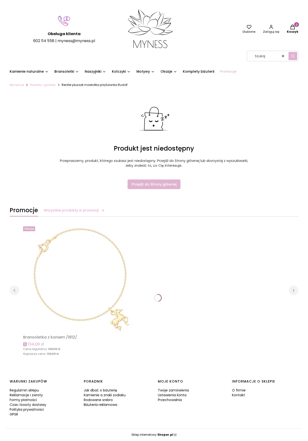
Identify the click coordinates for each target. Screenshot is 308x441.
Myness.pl (17, 85)
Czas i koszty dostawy (28, 404)
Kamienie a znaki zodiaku (105, 395)
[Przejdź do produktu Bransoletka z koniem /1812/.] (83, 278)
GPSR (14, 414)
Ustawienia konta (172, 395)
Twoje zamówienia (173, 390)
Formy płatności (23, 399)
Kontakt (238, 395)
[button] (293, 56)
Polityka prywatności (27, 409)
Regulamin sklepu (24, 390)
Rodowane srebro (98, 399)
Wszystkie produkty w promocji (71, 210)
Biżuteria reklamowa (100, 404)
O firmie (239, 390)
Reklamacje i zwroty (26, 395)
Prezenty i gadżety (43, 85)
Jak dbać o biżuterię (100, 390)
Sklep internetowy (152, 435)
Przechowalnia (170, 399)
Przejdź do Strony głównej (154, 184)
